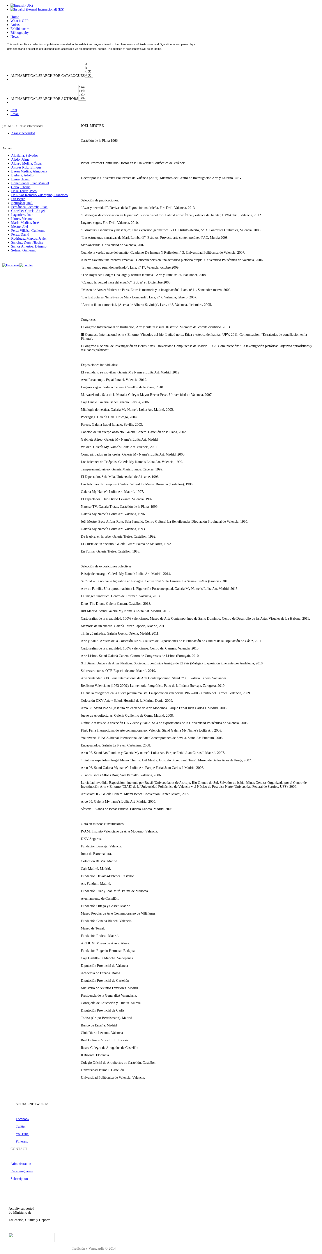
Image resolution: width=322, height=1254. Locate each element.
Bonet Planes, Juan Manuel (30, 183)
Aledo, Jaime (20, 159)
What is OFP (19, 21)
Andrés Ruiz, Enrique (26, 167)
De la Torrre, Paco (24, 191)
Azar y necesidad (23, 133)
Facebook (22, 1119)
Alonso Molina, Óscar (26, 163)
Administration (21, 1164)
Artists (15, 25)
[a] (89, 64)
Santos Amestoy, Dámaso (28, 246)
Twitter (21, 1126)
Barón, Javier (20, 179)
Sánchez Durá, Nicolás (27, 242)
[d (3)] (82, 98)
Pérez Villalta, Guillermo (28, 230)
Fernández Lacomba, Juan (29, 207)
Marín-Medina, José (25, 222)
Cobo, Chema (20, 187)
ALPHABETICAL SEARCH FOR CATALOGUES (48, 75)
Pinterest (22, 1141)
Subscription (19, 1178)
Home (15, 17)
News (15, 36)
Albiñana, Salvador (24, 155)
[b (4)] (82, 91)
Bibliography (20, 32)
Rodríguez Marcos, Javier (29, 238)
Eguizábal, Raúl (22, 203)
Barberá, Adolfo (22, 175)
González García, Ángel (28, 211)
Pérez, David (20, 234)
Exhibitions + (20, 28)
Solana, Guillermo (23, 250)
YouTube (22, 1134)
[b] (89, 68)
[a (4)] (82, 87)
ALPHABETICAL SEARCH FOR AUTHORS (44, 98)
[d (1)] (89, 75)
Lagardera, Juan (22, 215)
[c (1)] (89, 72)
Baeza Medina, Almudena (29, 171)
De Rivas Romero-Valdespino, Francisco (39, 195)
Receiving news (22, 1171)
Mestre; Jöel (19, 226)
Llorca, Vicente (21, 219)
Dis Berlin (18, 199)
